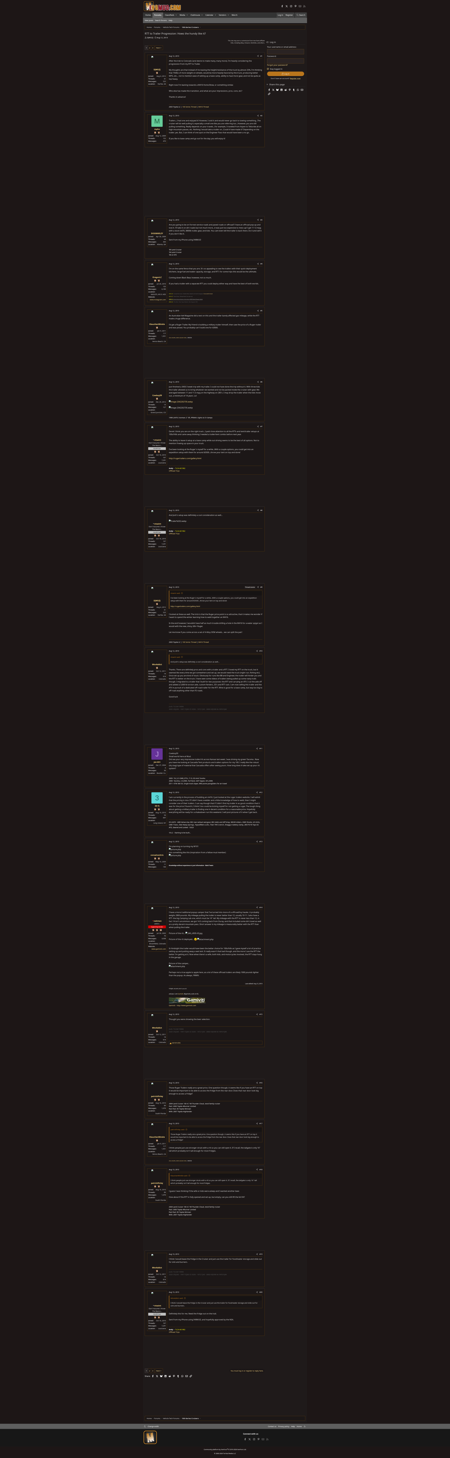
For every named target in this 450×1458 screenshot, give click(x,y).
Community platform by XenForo (225, 1449)
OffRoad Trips (174, 471)
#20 (260, 1292)
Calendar (209, 15)
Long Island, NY (159, 823)
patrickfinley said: (178, 1129)
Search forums (161, 20)
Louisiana (162, 463)
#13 (260, 841)
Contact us (272, 1426)
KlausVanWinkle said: (179, 1175)
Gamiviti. (181, 994)
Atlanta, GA (161, 244)
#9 (261, 587)
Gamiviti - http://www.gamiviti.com (182, 1005)
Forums (157, 15)
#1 (261, 56)
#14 (260, 907)
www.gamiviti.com (159, 949)
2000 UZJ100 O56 (181, 337)
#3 (261, 220)
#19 (260, 1254)
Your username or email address (281, 47)
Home (148, 15)
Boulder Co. (161, 773)
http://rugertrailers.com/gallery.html (185, 458)
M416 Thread (203, 107)
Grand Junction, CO (158, 412)
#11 (260, 748)
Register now (295, 78)
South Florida (160, 1113)
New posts (149, 20)
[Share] (258, 56)
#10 (260, 651)
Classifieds (169, 15)
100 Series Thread (189, 107)
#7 (261, 426)
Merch (234, 15)
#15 (260, 1014)
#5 (261, 311)
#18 (260, 1169)
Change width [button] (153, 1426)
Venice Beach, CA (159, 341)
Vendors (222, 15)
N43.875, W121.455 (158, 294)
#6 (261, 382)
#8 (261, 510)
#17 (260, 1123)
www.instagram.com (158, 299)
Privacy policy (283, 1426)
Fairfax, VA (162, 84)
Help (170, 20)
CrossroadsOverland (208, 293)
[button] (176, 15)
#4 (261, 264)
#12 (260, 792)
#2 (261, 115)
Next (158, 48)
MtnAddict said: (177, 1298)
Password (271, 56)
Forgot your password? (277, 65)
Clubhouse (195, 15)
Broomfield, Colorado (157, 944)
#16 (260, 1083)
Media (182, 15)
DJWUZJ (150, 37)
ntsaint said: (175, 593)
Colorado (162, 679)
